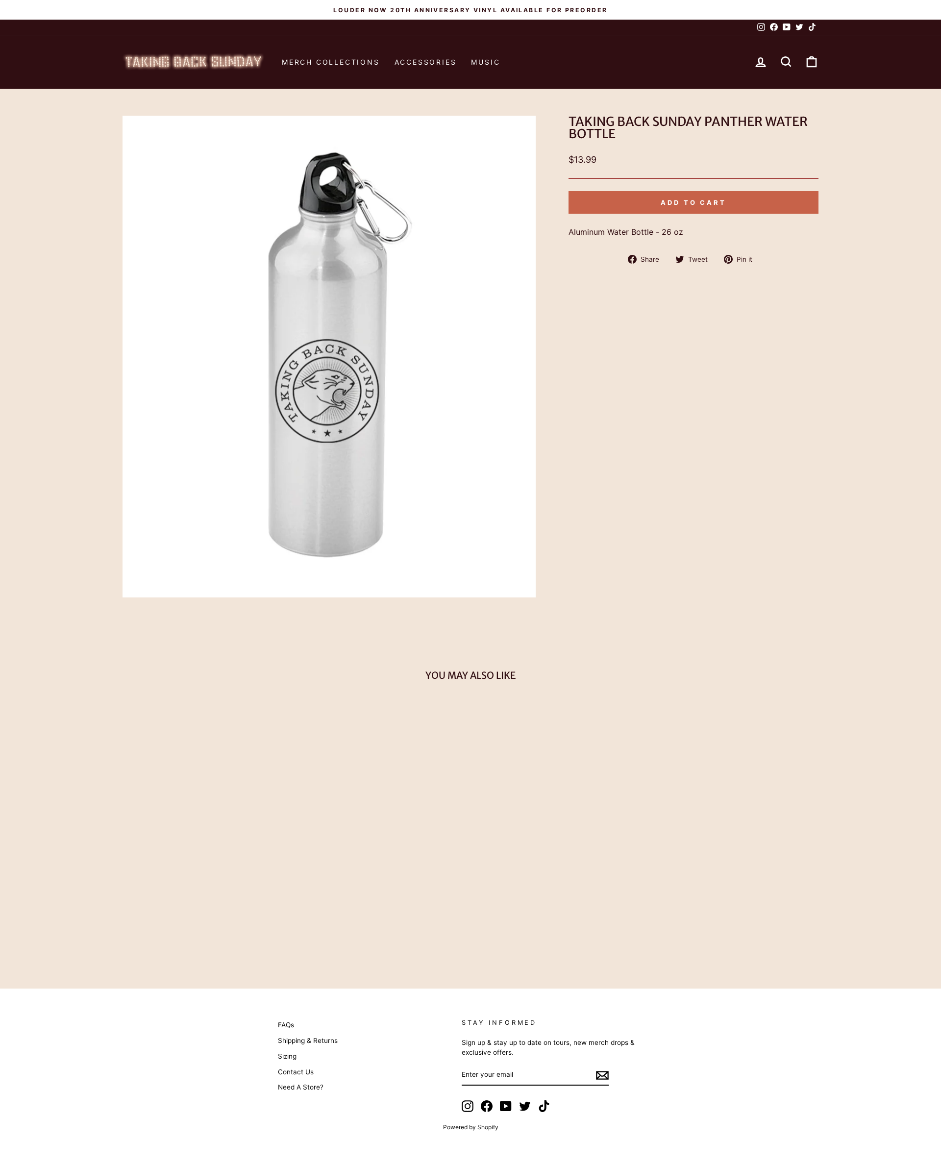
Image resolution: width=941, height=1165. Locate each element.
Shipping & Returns (308, 1040)
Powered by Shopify (470, 1127)
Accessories (426, 62)
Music (485, 62)
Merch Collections (331, 62)
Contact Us (296, 1072)
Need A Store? (300, 1087)
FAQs (286, 1025)
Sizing (287, 1056)
